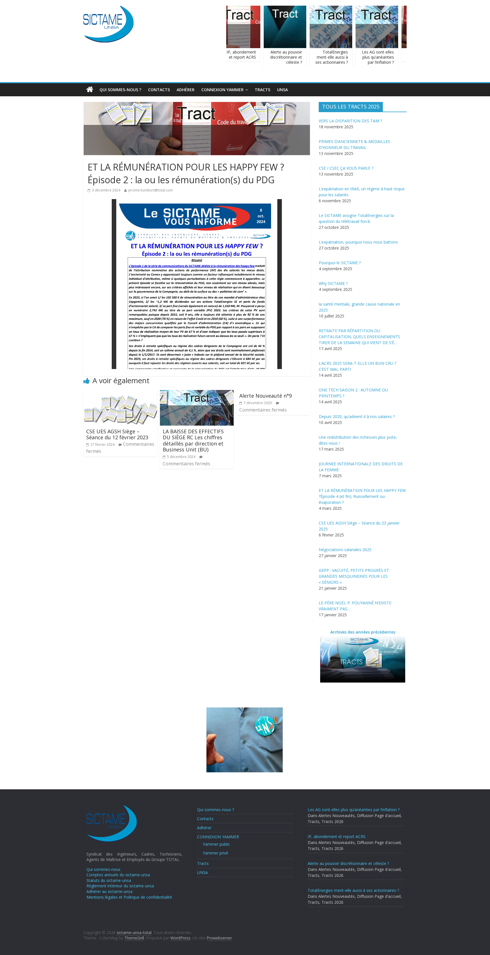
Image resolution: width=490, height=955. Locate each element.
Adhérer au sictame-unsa (109, 891)
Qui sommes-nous (103, 869)
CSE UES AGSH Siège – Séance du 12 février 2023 (117, 434)
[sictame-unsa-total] (108, 9)
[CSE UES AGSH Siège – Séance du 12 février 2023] (120, 393)
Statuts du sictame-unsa (108, 880)
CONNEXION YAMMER (222, 89)
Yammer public (216, 844)
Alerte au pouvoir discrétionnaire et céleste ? (280, 57)
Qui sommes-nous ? (120, 89)
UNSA (282, 89)
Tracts (262, 89)
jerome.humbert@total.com (150, 190)
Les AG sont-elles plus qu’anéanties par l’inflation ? (372, 57)
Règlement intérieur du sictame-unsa (120, 885)
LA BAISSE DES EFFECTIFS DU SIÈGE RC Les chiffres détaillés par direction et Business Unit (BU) (193, 440)
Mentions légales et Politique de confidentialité (129, 897)
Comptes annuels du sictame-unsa (118, 874)
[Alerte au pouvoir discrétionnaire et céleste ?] (279, 9)
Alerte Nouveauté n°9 (265, 395)
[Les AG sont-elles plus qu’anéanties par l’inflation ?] (371, 9)
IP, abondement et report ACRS (235, 54)
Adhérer (186, 89)
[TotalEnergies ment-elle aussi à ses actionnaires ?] (325, 9)
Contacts (159, 89)
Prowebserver (219, 938)
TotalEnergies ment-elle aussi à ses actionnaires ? (326, 57)
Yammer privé (215, 853)
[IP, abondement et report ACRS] (233, 9)
